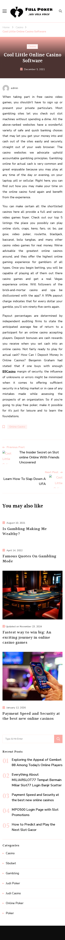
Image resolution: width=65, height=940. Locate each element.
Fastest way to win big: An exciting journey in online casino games (26, 637)
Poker (10, 913)
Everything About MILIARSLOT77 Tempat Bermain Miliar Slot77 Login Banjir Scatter (37, 779)
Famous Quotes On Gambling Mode (29, 559)
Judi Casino (13, 893)
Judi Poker (13, 883)
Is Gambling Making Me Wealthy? (24, 531)
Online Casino (17, 426)
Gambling (12, 873)
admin (14, 88)
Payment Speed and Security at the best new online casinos (31, 716)
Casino (32, 46)
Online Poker (15, 903)
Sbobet (11, 863)
